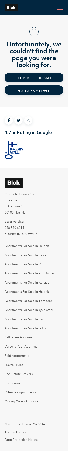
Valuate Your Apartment (22, 346)
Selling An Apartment (20, 337)
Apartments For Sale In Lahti (25, 328)
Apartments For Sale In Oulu (25, 319)
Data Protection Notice (21, 439)
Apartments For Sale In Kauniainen (30, 273)
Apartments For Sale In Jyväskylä (29, 310)
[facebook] (9, 120)
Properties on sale (34, 78)
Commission (13, 383)
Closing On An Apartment (23, 401)
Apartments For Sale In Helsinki (27, 246)
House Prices (14, 365)
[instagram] (28, 120)
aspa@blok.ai (14, 221)
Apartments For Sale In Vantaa (27, 264)
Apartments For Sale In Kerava (27, 282)
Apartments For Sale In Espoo (26, 255)
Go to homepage (34, 90)
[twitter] (18, 120)
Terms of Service (17, 432)
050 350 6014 (14, 228)
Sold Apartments (17, 355)
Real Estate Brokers (18, 374)
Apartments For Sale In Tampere (28, 301)
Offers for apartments (20, 392)
